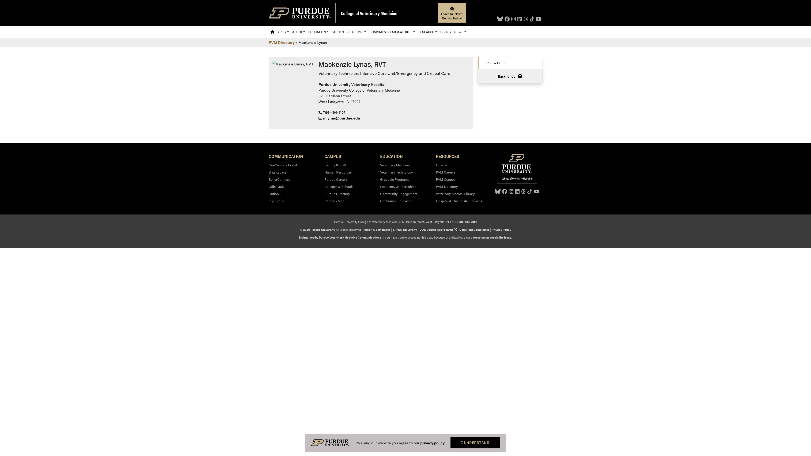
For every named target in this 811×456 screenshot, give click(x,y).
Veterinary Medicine (395, 165)
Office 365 (276, 186)
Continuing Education (396, 200)
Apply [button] (282, 31)
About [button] (297, 31)
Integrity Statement (376, 229)
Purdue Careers (336, 179)
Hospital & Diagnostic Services (459, 200)
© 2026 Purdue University (317, 229)
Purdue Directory (337, 193)
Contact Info (495, 63)
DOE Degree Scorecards (438, 229)
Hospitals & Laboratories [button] (390, 31)
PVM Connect (446, 179)
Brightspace (277, 172)
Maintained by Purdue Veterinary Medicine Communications (340, 237)
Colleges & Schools (339, 186)
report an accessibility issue (492, 237)
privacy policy (432, 442)
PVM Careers (446, 172)
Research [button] (426, 31)
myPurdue (276, 200)
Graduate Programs (395, 179)
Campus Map (334, 200)
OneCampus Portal (283, 165)
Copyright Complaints (474, 229)
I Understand (475, 442)
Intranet (441, 165)
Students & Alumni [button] (347, 31)
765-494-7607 (468, 222)
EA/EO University (405, 229)
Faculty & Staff (335, 165)
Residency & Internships (398, 186)
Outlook (274, 193)
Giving (445, 31)
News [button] (458, 31)
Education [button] (317, 31)
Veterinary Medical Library (455, 193)
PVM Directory (282, 42)
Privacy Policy (501, 229)
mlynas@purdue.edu (341, 118)
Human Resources (338, 172)
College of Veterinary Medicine (369, 13)
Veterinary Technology (396, 172)
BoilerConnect (279, 179)
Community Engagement (398, 193)
